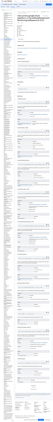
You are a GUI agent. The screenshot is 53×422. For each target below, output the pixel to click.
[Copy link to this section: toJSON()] (23, 309)
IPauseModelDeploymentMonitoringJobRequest (39, 75)
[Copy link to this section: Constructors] (26, 58)
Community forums (28, 403)
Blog (44, 403)
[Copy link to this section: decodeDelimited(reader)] (30, 160)
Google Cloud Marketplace (17, 407)
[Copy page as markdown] (22, 23)
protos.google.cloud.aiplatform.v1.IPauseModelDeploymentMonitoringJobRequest (32, 48)
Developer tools (28, 11)
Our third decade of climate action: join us (22, 417)
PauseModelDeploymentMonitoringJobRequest (38, 342)
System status (27, 408)
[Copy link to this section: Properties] (25, 82)
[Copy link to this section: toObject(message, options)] (32, 327)
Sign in (50, 1)
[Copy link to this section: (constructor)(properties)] (30, 61)
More (15, 1)
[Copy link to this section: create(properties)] (27, 99)
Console (36, 1)
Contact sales (17, 409)
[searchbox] (7, 10)
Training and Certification (38, 412)
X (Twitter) (45, 407)
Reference (13, 6)
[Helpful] (47, 12)
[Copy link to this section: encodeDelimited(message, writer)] (35, 221)
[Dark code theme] (47, 64)
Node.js (15, 4)
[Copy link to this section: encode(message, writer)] (30, 189)
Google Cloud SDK (7, 4)
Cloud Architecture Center (37, 410)
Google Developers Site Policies (43, 394)
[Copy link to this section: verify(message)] (26, 359)
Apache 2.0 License (29, 394)
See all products (17, 403)
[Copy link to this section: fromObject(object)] (28, 254)
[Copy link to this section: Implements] (25, 45)
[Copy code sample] (48, 64)
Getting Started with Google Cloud (37, 406)
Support (26, 405)
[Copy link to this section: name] (21, 84)
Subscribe (41, 419)
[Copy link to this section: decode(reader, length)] (29, 127)
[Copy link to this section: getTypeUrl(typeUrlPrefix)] (30, 283)
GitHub (35, 403)
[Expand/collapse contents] (23, 25)
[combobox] (27, 1)
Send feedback (45, 15)
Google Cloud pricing (18, 405)
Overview (3, 6)
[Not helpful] (49, 12)
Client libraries (22, 4)
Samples (18, 6)
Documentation (22, 11)
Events (45, 405)
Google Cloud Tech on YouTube (47, 412)
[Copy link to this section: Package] (23, 52)
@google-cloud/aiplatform (22, 54)
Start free (49, 4)
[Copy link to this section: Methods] (24, 96)
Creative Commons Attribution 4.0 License (43, 393)
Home (18, 11)
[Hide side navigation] (12, 420)
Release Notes (27, 407)
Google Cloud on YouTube (46, 409)
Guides (8, 6)
